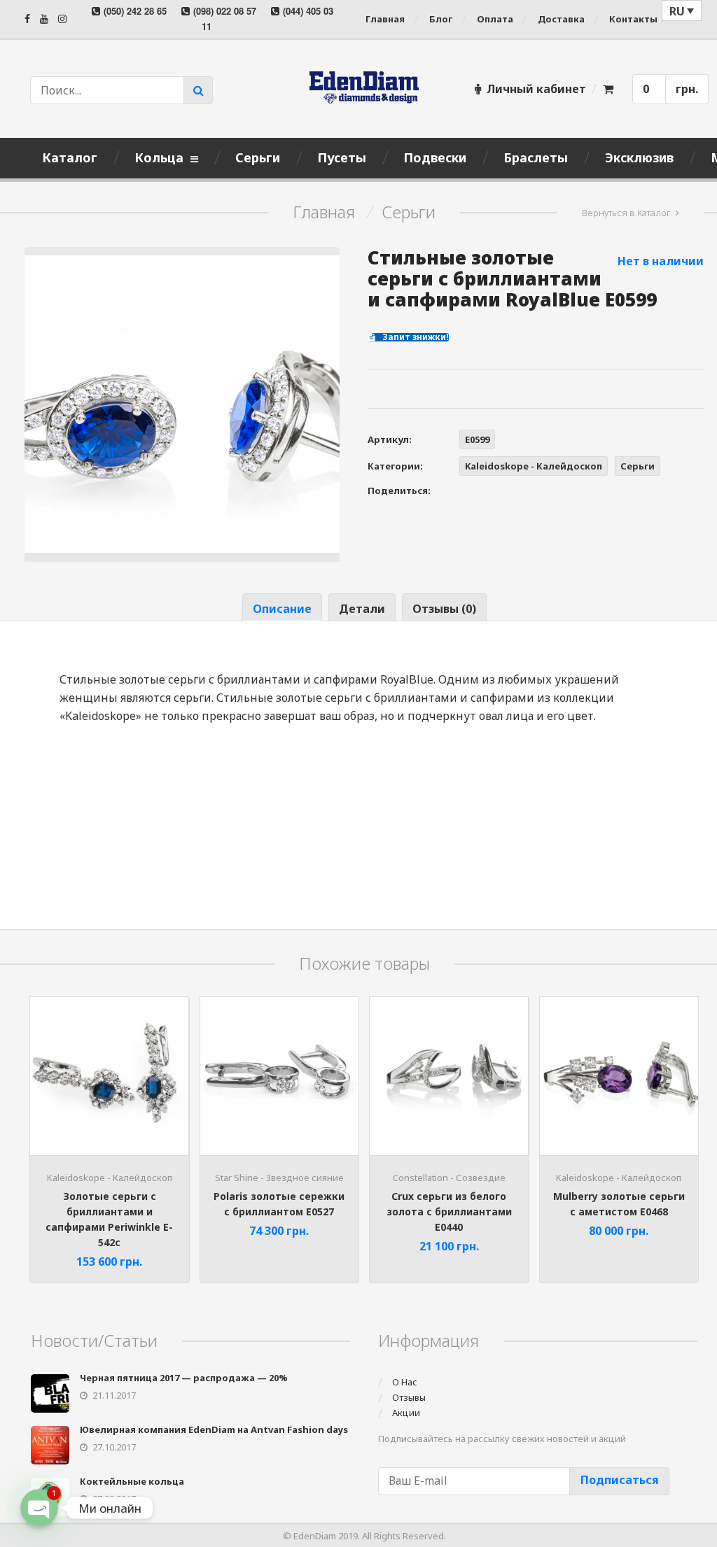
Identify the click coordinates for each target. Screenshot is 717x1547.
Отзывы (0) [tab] (444, 608)
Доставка (561, 19)
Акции (406, 1412)
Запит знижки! (414, 337)
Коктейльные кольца (132, 1481)
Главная (385, 19)
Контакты (633, 19)
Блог (440, 19)
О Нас (404, 1382)
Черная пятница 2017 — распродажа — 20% (184, 1377)
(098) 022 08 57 (224, 10)
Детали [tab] (362, 608)
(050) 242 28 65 (135, 10)
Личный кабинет (536, 89)
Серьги (409, 212)
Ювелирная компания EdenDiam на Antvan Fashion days (214, 1429)
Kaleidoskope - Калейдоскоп (533, 466)
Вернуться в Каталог (626, 212)
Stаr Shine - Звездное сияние (279, 1177)
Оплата (495, 19)
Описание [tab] (282, 608)
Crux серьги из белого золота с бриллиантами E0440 (449, 1211)
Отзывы (409, 1397)
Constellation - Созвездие (449, 1177)
